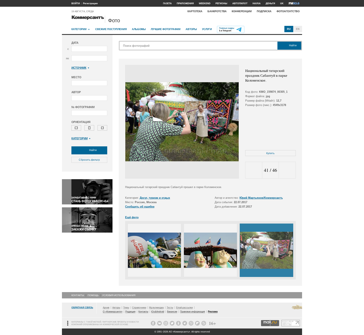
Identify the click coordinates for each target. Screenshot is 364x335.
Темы (126, 307)
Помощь (93, 295)
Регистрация (90, 3)
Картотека (194, 11)
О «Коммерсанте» (112, 311)
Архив (106, 307)
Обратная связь (82, 307)
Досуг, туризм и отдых (155, 197)
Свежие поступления (111, 29)
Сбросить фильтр (89, 159)
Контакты (77, 295)
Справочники (139, 307)
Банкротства (217, 11)
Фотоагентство (288, 11)
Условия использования (118, 295)
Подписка (264, 11)
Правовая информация (192, 311)
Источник (78, 67)
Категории (79, 29)
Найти (92, 150)
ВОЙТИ (75, 3)
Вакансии (172, 311)
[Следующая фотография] (287, 170)
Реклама (213, 311)
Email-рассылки (184, 307)
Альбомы (139, 29)
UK (282, 3)
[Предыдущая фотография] (253, 170)
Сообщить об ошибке (139, 206)
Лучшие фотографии (166, 29)
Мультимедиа (156, 307)
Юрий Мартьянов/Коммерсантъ (261, 197)
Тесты (170, 307)
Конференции (242, 11)
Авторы (191, 29)
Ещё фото (132, 217)
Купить (270, 153)
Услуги (207, 29)
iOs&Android (157, 311)
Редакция (130, 311)
